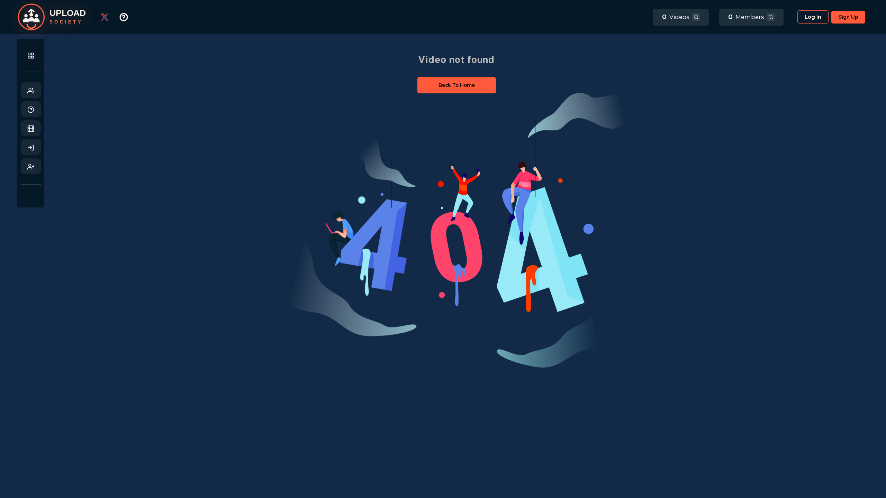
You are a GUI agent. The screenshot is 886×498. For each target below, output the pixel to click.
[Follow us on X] (109, 17)
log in (813, 17)
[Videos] (31, 128)
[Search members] (771, 17)
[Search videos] (696, 17)
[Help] (31, 109)
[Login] (31, 147)
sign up (848, 17)
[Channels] (31, 90)
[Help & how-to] (128, 17)
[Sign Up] (31, 166)
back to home (457, 85)
